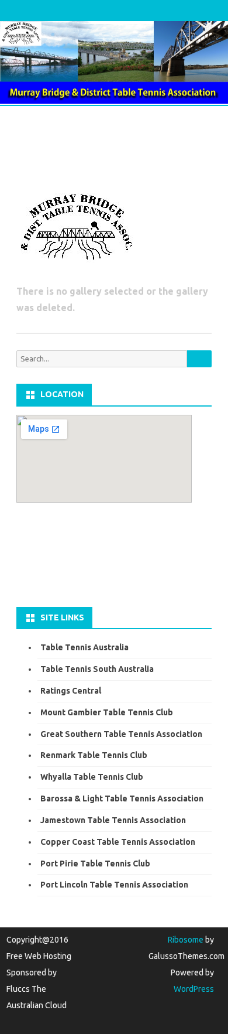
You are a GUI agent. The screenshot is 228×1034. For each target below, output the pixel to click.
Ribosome (185, 939)
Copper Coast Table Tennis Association (117, 842)
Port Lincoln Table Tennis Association (114, 884)
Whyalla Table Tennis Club (91, 777)
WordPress (194, 989)
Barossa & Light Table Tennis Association (121, 798)
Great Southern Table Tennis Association (121, 734)
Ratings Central (70, 690)
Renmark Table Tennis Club (93, 755)
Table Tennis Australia (84, 647)
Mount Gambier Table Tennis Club (106, 712)
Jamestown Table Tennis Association (113, 820)
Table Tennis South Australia (97, 669)
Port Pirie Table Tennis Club (95, 863)
